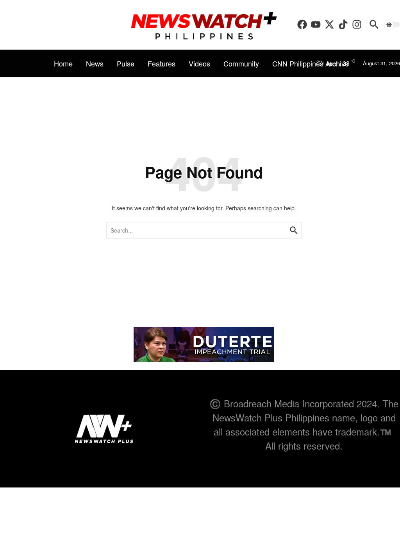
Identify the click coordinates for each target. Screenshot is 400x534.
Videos (199, 63)
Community (241, 63)
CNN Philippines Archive (310, 63)
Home (63, 63)
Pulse (125, 63)
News (95, 63)
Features (161, 63)
